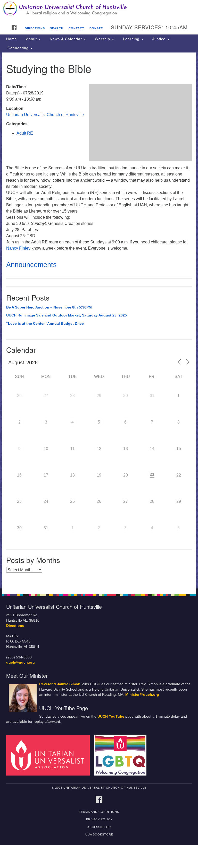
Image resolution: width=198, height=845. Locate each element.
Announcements (31, 265)
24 (46, 501)
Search (56, 28)
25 (72, 501)
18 (72, 475)
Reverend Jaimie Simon (59, 684)
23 (19, 501)
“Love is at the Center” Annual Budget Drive (45, 323)
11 (72, 448)
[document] (99, 320)
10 (46, 448)
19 (99, 475)
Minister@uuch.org (142, 695)
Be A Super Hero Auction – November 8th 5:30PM (49, 307)
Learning (131, 39)
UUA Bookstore (99, 834)
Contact (76, 28)
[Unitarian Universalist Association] (49, 755)
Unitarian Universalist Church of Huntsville (45, 114)
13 (125, 448)
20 (125, 475)
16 (19, 475)
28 (72, 395)
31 (152, 395)
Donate (96, 28)
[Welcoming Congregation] (122, 755)
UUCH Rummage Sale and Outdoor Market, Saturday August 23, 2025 (66, 315)
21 (152, 474)
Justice (159, 39)
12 (99, 448)
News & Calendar (65, 39)
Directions (35, 28)
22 (178, 475)
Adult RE (24, 133)
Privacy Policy (99, 819)
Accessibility (99, 827)
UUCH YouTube (110, 716)
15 (178, 448)
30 (125, 395)
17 (46, 475)
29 (99, 395)
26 (19, 395)
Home (11, 39)
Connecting (18, 48)
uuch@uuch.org (20, 662)
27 (46, 395)
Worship (102, 39)
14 (152, 448)
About (31, 39)
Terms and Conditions (99, 811)
